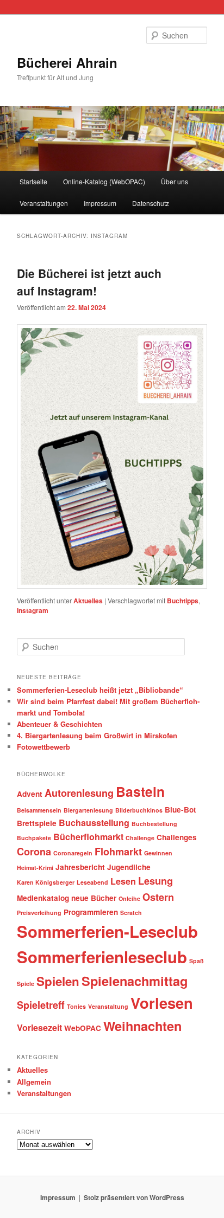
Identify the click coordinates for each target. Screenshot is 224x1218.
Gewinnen (158, 853)
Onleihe (129, 898)
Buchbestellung (154, 824)
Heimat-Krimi (35, 867)
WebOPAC (82, 1028)
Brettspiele (37, 823)
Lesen (123, 881)
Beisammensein (39, 810)
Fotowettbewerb (43, 747)
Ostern (158, 897)
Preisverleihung (39, 912)
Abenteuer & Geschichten (59, 724)
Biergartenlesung (88, 810)
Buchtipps (182, 600)
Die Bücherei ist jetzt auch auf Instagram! (89, 282)
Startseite (33, 181)
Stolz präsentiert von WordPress (134, 1197)
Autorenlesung (79, 793)
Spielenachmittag (135, 980)
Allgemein (34, 1082)
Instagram (32, 610)
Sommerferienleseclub (102, 956)
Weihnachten (142, 1025)
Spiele (25, 983)
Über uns (174, 181)
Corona (34, 852)
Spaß (196, 961)
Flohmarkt (118, 852)
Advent (29, 794)
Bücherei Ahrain (67, 62)
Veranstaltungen (44, 203)
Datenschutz (150, 203)
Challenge (140, 838)
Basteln (140, 791)
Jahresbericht (80, 867)
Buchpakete (34, 838)
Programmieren (91, 912)
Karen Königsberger (45, 882)
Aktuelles (88, 600)
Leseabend (92, 882)
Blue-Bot (180, 809)
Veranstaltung (108, 1006)
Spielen (57, 981)
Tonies (76, 1006)
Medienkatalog (43, 898)
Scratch (131, 912)
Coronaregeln (72, 853)
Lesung (155, 881)
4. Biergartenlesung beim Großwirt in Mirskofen (97, 735)
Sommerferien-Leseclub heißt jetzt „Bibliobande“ (100, 690)
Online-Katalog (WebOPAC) (104, 181)
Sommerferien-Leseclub (107, 931)
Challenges (177, 837)
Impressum (100, 203)
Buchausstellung (94, 822)
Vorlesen (161, 1002)
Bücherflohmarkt (88, 836)
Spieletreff (41, 1005)
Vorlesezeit (39, 1027)
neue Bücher (93, 898)
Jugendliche (129, 867)
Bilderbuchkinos (139, 810)
